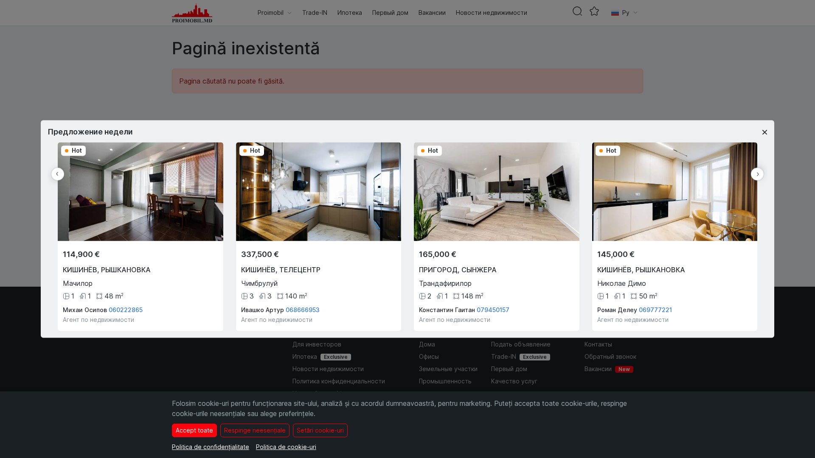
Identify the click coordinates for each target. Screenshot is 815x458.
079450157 (493, 310)
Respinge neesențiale (255, 430)
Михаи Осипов (85, 310)
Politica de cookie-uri (286, 446)
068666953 (303, 310)
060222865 (126, 310)
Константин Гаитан (447, 310)
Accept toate (194, 430)
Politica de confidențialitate (210, 446)
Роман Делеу (617, 310)
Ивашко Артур (262, 310)
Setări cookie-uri (320, 430)
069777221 (655, 310)
